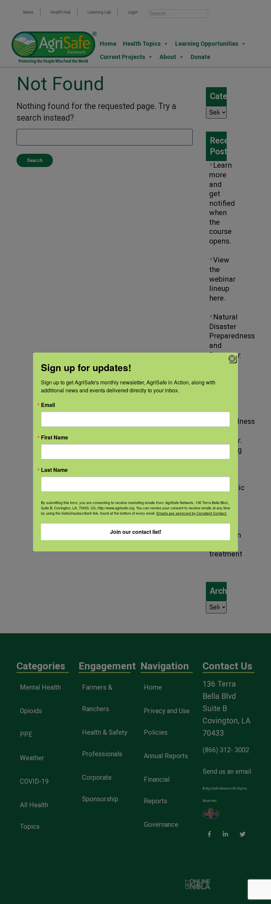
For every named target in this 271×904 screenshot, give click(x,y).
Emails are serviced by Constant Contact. (191, 513)
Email (48, 405)
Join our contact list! (135, 532)
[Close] (232, 359)
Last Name (54, 470)
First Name (54, 437)
